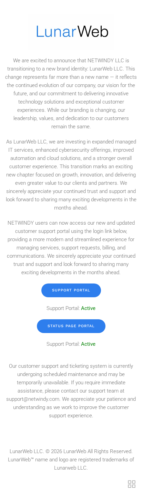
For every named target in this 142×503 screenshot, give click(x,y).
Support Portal (71, 290)
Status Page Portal (71, 326)
